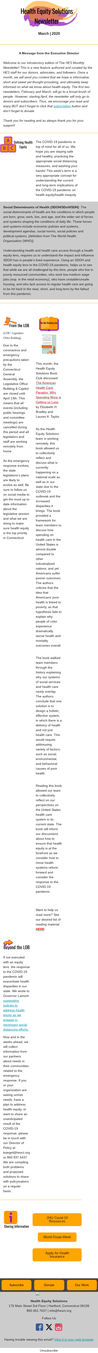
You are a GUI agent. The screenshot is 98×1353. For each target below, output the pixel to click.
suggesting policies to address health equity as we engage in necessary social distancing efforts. (16, 1015)
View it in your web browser (74, 1339)
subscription (62, 106)
